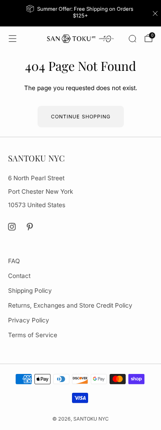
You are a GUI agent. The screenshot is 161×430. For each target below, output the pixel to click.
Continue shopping (80, 116)
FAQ (14, 261)
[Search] (132, 38)
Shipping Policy (30, 290)
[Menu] (12, 38)
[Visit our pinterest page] (30, 226)
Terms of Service (32, 335)
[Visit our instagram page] (12, 226)
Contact (19, 275)
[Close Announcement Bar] (155, 13)
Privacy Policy (28, 320)
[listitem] (80, 13)
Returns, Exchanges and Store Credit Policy (70, 305)
